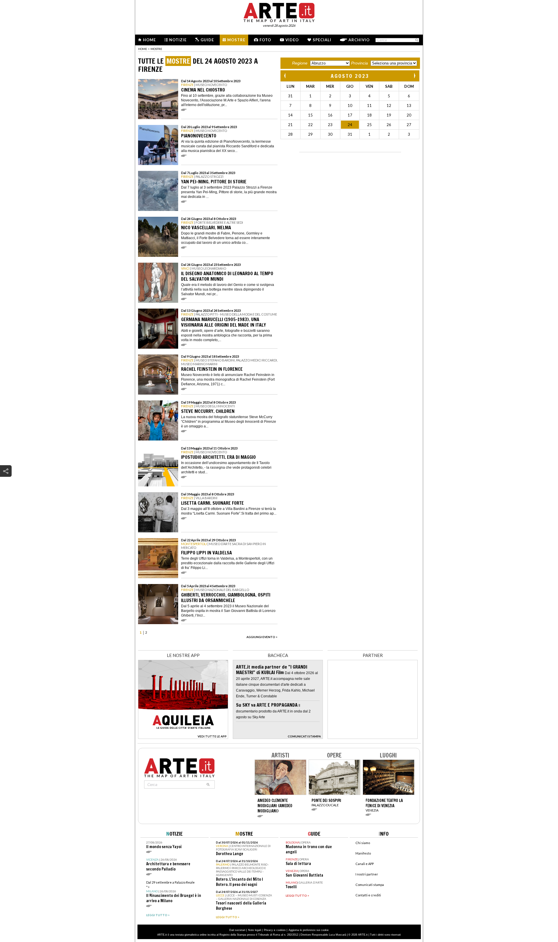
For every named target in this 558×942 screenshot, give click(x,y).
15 (310, 115)
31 (290, 96)
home (142, 49)
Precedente (285, 75)
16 (330, 115)
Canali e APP (364, 864)
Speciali (322, 39)
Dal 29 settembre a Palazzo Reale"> (173, 891)
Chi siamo (362, 843)
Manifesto (363, 853)
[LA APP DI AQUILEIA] (183, 737)
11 (369, 105)
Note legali (254, 930)
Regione (299, 63)
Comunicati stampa (369, 885)
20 (409, 115)
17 (350, 115)
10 (350, 105)
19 (389, 115)
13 (409, 105)
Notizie (178, 39)
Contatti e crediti (368, 895)
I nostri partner (366, 874)
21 (290, 124)
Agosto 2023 (350, 76)
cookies (281, 930)
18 (369, 115)
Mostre (236, 39)
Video (292, 39)
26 (389, 124)
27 (409, 124)
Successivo (414, 75)
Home (149, 39)
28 (290, 134)
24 (350, 124)
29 (310, 134)
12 (389, 105)
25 (369, 124)
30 (330, 134)
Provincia (359, 63)
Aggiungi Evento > (262, 637)
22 (310, 124)
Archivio (359, 39)
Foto (265, 39)
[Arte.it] (279, 11)
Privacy (268, 930)
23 (330, 124)
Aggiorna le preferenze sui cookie (309, 930)
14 (290, 115)
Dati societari (237, 930)
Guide (207, 39)
